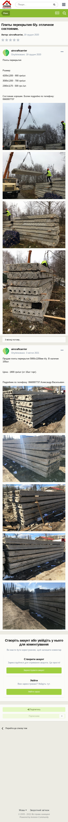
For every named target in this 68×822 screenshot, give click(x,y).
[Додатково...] (62, 52)
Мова (22, 810)
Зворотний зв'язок (39, 810)
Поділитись (34, 709)
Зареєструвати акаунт (34, 670)
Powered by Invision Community (34, 817)
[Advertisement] (34, 771)
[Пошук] (54, 4)
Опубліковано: (26, 54)
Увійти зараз (34, 692)
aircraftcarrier (16, 34)
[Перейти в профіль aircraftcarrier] (6, 52)
